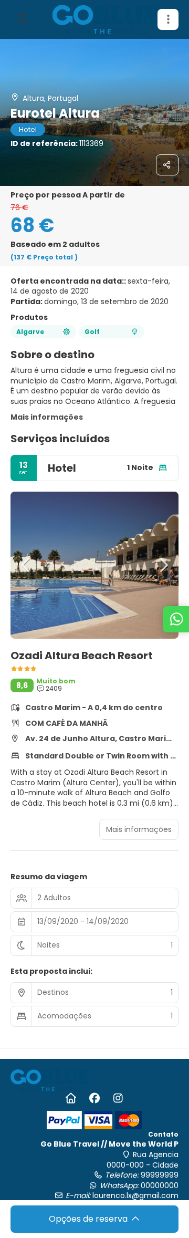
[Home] (71, 1098)
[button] (168, 19)
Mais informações (46, 417)
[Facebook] (94, 1098)
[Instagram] (118, 1098)
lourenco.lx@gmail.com (135, 1195)
